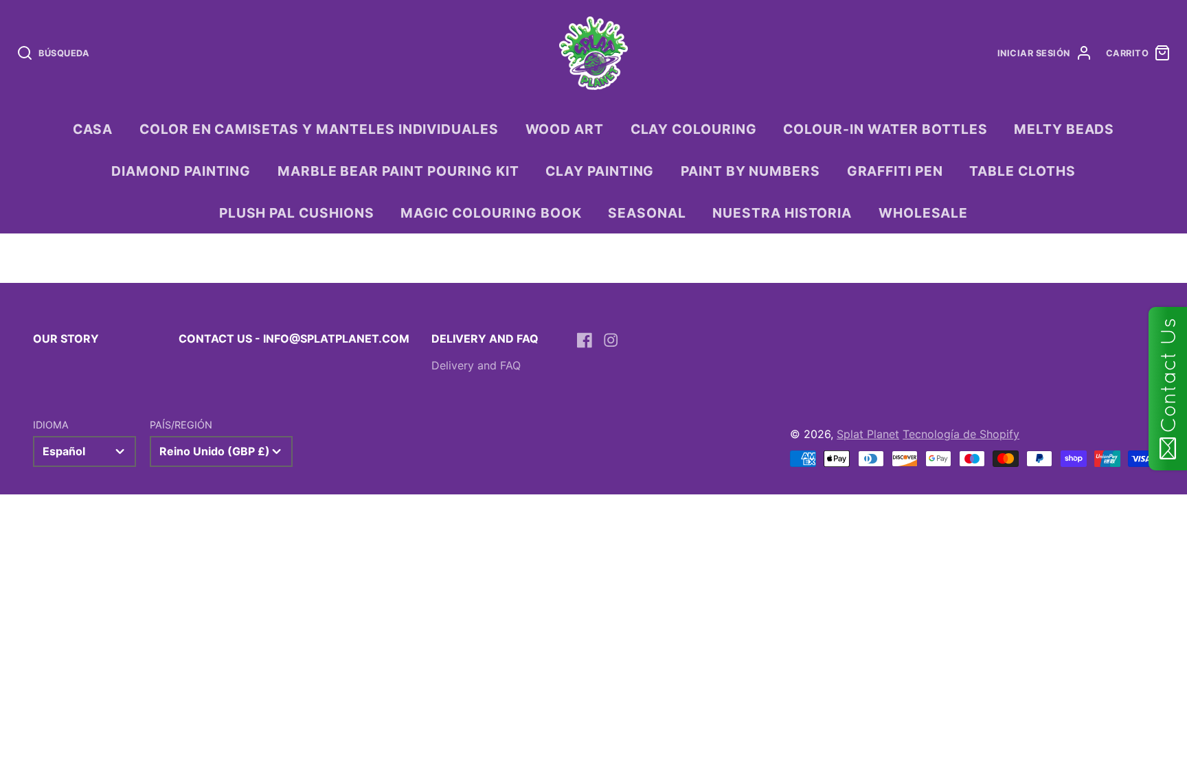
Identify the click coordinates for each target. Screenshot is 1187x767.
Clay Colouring (694, 129)
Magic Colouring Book (490, 213)
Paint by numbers (750, 171)
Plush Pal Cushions (296, 213)
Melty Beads (1064, 129)
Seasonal (647, 213)
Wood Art (564, 129)
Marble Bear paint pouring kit (398, 171)
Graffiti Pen (895, 171)
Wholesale (924, 213)
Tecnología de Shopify (961, 434)
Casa (93, 129)
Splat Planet (868, 434)
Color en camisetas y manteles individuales (319, 129)
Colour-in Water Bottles (885, 129)
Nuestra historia (782, 213)
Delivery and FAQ (476, 365)
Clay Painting (599, 171)
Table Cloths (1022, 171)
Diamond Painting (181, 171)
